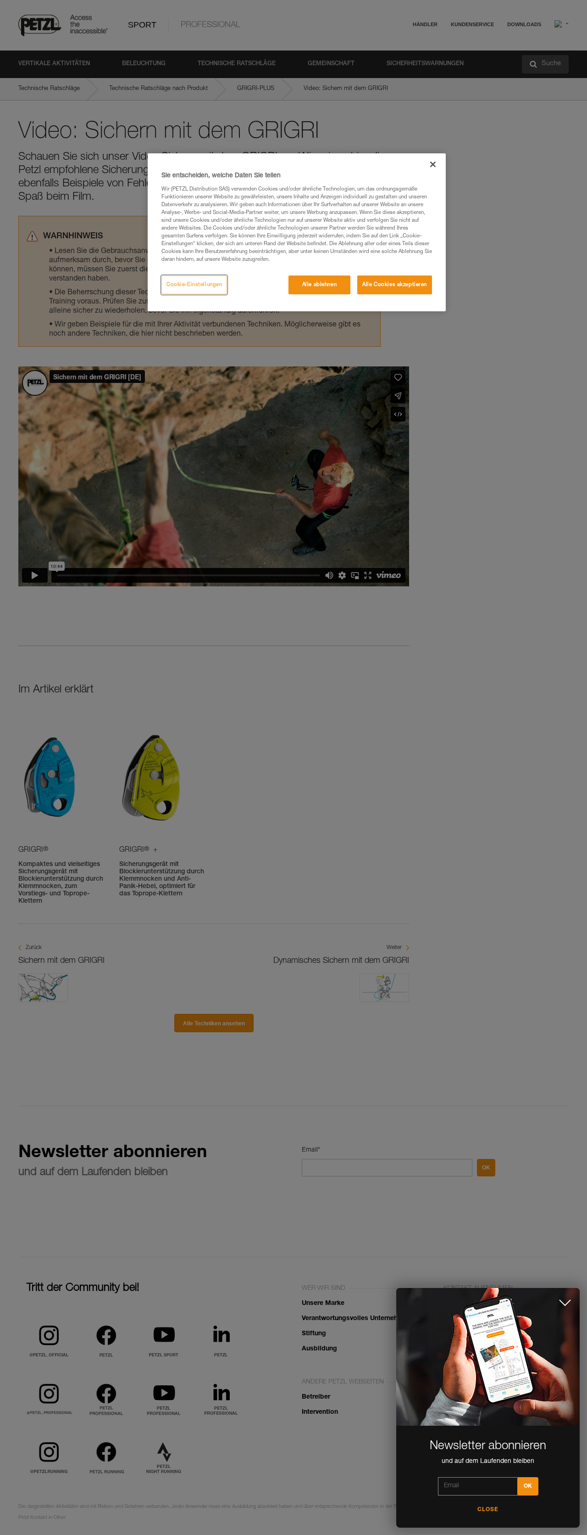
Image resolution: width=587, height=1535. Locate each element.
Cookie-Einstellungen (194, 284)
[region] (297, 232)
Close (487, 1510)
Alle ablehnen (319, 284)
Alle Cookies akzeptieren (394, 284)
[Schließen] (433, 164)
